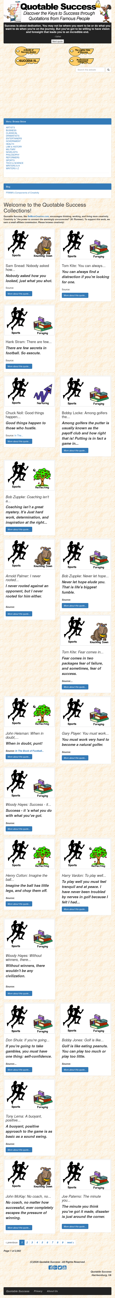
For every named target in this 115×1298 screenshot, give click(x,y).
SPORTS (10, 160)
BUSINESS (11, 130)
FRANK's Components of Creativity (22, 192)
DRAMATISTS (12, 135)
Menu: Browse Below (16, 121)
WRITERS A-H (13, 165)
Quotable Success (17, 1291)
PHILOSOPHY (12, 154)
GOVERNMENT (13, 141)
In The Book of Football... (29, 750)
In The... (19, 435)
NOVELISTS (12, 151)
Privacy (38, 1291)
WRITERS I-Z (12, 168)
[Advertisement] (57, 96)
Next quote (57, 41)
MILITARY (10, 149)
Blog (8, 186)
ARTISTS (10, 127)
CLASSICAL (11, 132)
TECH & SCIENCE (14, 162)
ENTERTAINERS (14, 138)
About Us (52, 1291)
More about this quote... (19, 293)
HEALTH (10, 143)
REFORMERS (12, 157)
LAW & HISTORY (14, 146)
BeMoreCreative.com (38, 216)
